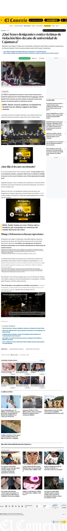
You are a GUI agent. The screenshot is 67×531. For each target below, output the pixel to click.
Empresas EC (47, 25)
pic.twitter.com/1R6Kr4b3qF (7, 252)
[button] (23, 305)
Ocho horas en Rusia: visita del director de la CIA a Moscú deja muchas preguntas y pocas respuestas (54, 136)
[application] (23, 304)
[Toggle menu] (1, 20)
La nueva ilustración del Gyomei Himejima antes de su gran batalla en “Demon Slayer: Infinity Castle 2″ (32, 469)
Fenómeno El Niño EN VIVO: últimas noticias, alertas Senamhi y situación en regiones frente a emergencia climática (32, 412)
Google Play (44, 506)
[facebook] (6, 506)
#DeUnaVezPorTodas (5, 268)
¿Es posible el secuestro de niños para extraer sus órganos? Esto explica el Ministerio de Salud (22, 338)
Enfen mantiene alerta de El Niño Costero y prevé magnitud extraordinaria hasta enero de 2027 (54, 411)
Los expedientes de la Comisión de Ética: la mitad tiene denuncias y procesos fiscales (54, 143)
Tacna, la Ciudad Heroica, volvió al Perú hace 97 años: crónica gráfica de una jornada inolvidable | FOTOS (54, 116)
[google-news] (22, 506)
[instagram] (12, 506)
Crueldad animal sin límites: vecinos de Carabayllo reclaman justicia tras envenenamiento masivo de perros (21, 335)
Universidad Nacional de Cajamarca (16, 349)
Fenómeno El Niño (18, 25)
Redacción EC (5, 91)
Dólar (57, 25)
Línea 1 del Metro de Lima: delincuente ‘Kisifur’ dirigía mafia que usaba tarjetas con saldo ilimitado (23, 342)
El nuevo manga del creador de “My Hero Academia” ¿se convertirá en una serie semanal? (53, 468)
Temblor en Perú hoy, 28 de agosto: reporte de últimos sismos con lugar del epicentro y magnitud (10, 436)
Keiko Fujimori (39, 25)
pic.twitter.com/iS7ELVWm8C (36, 270)
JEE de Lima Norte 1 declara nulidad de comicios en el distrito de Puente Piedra (23, 328)
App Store (37, 506)
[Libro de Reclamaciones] (64, 506)
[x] (9, 506)
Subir (63, 514)
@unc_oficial (4, 269)
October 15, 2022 (32, 253)
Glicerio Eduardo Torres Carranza (32, 349)
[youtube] (16, 506)
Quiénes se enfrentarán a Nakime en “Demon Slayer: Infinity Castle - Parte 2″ (32, 492)
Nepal (53, 25)
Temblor (33, 25)
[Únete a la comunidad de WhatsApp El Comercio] (24, 58)
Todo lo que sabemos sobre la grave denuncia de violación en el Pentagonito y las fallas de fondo (23, 331)
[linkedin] (19, 506)
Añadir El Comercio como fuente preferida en (54, 30)
